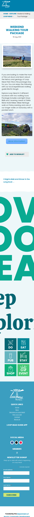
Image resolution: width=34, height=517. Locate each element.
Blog (17, 410)
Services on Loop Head (17, 412)
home (5, 14)
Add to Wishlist (17, 154)
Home (17, 407)
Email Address (8, 470)
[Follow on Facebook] (12, 442)
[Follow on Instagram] (21, 442)
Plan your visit (17, 415)
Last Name (7, 485)
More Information (16, 141)
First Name (7, 477)
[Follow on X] (16, 442)
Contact (17, 417)
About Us (17, 419)
